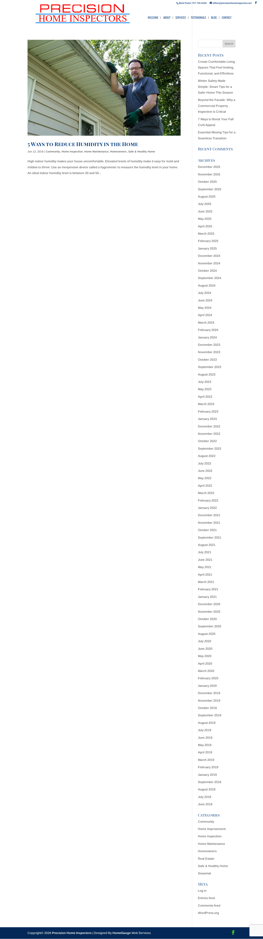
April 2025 (205, 226)
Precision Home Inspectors (72, 933)
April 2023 (205, 396)
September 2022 (209, 448)
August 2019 (206, 722)
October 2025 (207, 181)
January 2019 (207, 774)
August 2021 (206, 544)
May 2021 (204, 567)
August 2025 (206, 196)
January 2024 (207, 337)
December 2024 (209, 255)
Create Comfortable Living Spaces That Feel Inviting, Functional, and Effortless (216, 67)
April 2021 (205, 574)
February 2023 (208, 411)
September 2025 (209, 189)
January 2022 (207, 507)
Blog (214, 17)
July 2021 (204, 552)
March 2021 (206, 582)
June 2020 (205, 648)
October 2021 (207, 530)
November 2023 (209, 352)
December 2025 (209, 166)
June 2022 (205, 470)
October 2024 (207, 270)
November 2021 (209, 522)
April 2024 (205, 315)
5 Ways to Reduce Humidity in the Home (83, 143)
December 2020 (209, 604)
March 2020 (206, 671)
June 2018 (205, 804)
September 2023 (209, 367)
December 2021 (209, 515)
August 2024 (206, 285)
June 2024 (205, 300)
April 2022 (205, 485)
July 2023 (204, 381)
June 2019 (205, 737)
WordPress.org (208, 912)
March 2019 (206, 759)
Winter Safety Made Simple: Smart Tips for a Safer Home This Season (215, 86)
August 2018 (206, 789)
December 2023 (209, 344)
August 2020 (206, 633)
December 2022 (209, 426)
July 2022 (204, 463)
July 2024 (204, 292)
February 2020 (208, 678)
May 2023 (204, 389)
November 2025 (209, 174)
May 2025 (204, 218)
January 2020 (207, 685)
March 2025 (206, 233)
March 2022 (206, 493)
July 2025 (204, 204)
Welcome (153, 17)
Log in (202, 890)
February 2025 (208, 241)
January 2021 (207, 596)
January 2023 (207, 418)
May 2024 (204, 307)
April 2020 (205, 663)
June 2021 (205, 559)
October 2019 (207, 708)
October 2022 (207, 441)
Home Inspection (72, 151)
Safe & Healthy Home (141, 151)
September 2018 (209, 782)
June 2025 (205, 211)
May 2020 (204, 656)
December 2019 (209, 693)
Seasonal (204, 873)
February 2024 (208, 330)
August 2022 (206, 456)
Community (53, 151)
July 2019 (204, 730)
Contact (226, 17)
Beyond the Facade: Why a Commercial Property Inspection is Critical (216, 105)
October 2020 (207, 619)
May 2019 (204, 745)
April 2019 (205, 752)
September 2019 (209, 715)
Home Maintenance (96, 151)
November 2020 (209, 611)
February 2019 (208, 767)
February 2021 (208, 589)
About (166, 17)
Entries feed (206, 898)
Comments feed (209, 905)
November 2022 (209, 433)
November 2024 (209, 263)
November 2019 (209, 700)
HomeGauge (121, 933)
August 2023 (206, 374)
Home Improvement (212, 829)
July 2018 (204, 797)
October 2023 (207, 359)
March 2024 (206, 322)
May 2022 (204, 478)
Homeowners (118, 151)
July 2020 (204, 641)
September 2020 (209, 626)
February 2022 (208, 500)
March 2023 (206, 404)
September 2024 (209, 278)
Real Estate (206, 858)
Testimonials (198, 17)
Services (180, 17)
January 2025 (207, 248)
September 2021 (209, 537)
